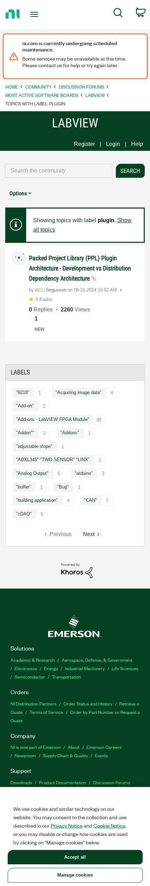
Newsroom (25, 755)
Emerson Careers (104, 747)
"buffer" (23, 487)
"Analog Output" (32, 473)
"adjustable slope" (34, 446)
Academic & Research (32, 659)
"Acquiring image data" (78, 392)
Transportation (66, 676)
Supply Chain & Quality (65, 755)
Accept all (75, 857)
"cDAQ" (24, 513)
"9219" (22, 392)
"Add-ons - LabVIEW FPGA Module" (52, 419)
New (39, 329)
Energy (51, 668)
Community (38, 86)
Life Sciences (125, 668)
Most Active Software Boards (41, 95)
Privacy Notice (67, 825)
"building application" (37, 500)
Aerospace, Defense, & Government (97, 659)
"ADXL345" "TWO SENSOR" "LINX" (53, 459)
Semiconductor (30, 676)
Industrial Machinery (85, 668)
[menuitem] (118, 14)
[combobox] (58, 171)
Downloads (21, 782)
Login (113, 144)
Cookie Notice (109, 825)
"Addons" (69, 432)
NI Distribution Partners (33, 703)
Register (84, 144)
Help (137, 144)
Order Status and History (87, 703)
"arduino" (84, 473)
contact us (50, 65)
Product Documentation (62, 782)
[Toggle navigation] (36, 14)
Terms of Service (46, 712)
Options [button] (18, 193)
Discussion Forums (81, 86)
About (74, 747)
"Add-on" (25, 405)
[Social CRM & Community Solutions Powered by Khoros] (76, 570)
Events (101, 755)
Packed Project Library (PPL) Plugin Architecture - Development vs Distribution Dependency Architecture (80, 268)
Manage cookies (75, 875)
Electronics (26, 668)
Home (11, 86)
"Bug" (63, 487)
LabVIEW (95, 95)
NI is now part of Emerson (35, 747)
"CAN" (90, 500)
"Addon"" (25, 432)
